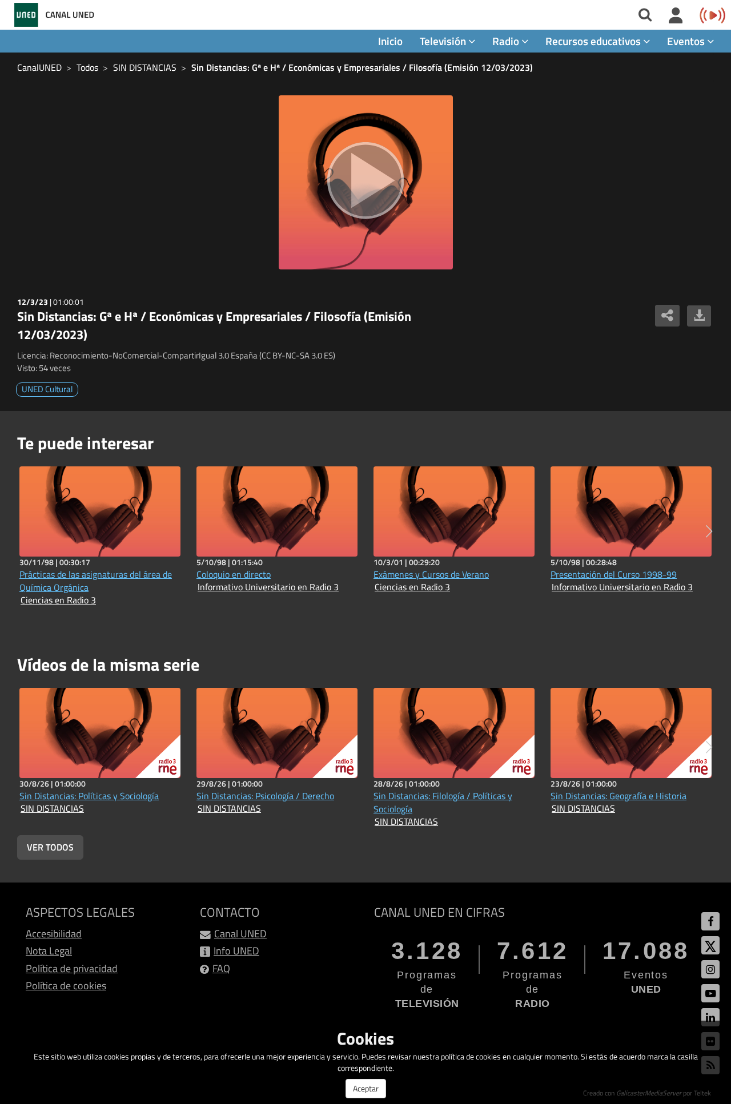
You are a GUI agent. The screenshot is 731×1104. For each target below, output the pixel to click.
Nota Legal (49, 950)
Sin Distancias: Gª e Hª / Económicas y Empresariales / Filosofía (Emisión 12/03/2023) (362, 67)
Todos (87, 67)
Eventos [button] (687, 41)
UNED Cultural (47, 389)
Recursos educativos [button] (594, 41)
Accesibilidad (54, 933)
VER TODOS (50, 847)
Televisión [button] (444, 41)
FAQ (221, 968)
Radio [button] (506, 41)
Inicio (390, 41)
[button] (709, 531)
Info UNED (236, 950)
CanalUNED (39, 67)
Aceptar (366, 1088)
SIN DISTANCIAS (144, 67)
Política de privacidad (72, 968)
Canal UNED (240, 933)
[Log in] (676, 16)
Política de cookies (66, 985)
